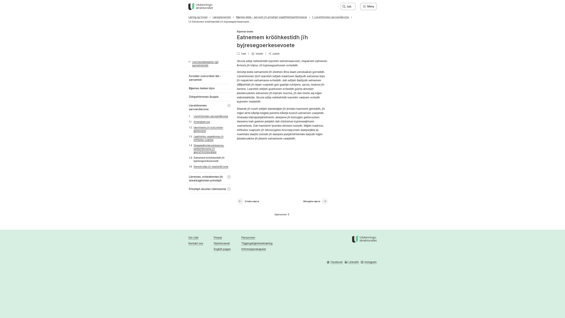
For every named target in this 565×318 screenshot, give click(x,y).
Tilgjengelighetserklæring (256, 243)
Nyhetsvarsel (222, 243)
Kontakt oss (195, 243)
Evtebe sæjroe (252, 201)
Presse (218, 237)
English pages (222, 249)
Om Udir (193, 237)
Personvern (248, 237)
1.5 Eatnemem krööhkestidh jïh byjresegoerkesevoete (218, 21)
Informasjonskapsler (253, 249)
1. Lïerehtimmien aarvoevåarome (330, 17)
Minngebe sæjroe (311, 201)
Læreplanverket (222, 17)
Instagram (370, 262)
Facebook (336, 262)
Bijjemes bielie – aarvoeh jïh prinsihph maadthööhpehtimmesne (271, 17)
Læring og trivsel (197, 17)
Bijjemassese (281, 214)
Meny (370, 6)
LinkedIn (353, 262)
